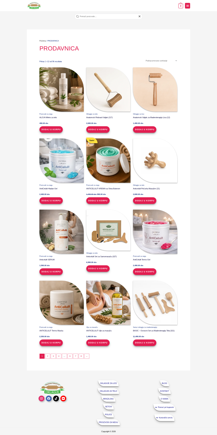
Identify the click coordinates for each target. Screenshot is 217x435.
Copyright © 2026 (108, 431)
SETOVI (108, 407)
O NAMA (164, 399)
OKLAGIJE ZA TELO (108, 391)
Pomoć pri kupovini (166, 407)
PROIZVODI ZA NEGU (108, 422)
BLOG (164, 383)
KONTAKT (164, 391)
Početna (42, 41)
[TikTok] (56, 398)
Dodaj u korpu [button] (51, 129)
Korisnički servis (166, 418)
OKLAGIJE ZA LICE (108, 383)
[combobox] (108, 16)
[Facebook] (49, 398)
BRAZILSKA (108, 399)
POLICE (108, 414)
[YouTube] (63, 398)
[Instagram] (41, 398)
